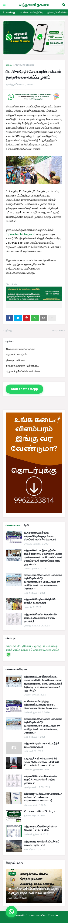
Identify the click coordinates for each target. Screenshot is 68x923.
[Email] (43, 318)
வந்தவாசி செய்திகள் (16, 354)
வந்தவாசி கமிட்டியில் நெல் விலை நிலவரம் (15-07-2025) (40, 888)
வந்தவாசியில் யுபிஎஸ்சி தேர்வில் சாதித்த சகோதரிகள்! (40, 661)
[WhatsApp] (35, 318)
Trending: (9, 12)
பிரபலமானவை (13, 585)
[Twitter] (18, 318)
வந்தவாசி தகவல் (34, 5)
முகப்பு (9, 65)
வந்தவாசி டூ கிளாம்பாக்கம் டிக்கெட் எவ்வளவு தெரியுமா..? (41, 903)
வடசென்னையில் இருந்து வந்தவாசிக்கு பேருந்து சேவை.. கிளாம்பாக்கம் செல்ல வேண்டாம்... (41, 597)
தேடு (26, 585)
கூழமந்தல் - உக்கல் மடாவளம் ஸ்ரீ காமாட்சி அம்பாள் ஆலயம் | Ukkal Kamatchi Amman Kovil (41, 822)
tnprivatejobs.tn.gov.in (20, 234)
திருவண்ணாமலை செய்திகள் (20, 349)
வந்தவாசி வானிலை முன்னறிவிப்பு (22, 365)
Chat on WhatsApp (24, 389)
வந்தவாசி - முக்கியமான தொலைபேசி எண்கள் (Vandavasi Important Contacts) (43, 858)
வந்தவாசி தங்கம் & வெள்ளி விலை (23, 371)
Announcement (24, 65)
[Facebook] (9, 318)
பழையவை (58, 330)
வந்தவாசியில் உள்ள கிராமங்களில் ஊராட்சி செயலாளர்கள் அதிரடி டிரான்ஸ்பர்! (40, 678)
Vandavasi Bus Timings (39, 872)
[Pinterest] (26, 318)
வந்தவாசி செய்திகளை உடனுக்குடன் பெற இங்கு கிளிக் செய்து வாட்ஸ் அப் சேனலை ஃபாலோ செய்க (32, 708)
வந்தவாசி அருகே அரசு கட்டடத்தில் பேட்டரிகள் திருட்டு (41, 805)
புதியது (8, 330)
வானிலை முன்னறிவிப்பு (31, 12)
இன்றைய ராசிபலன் (15, 360)
